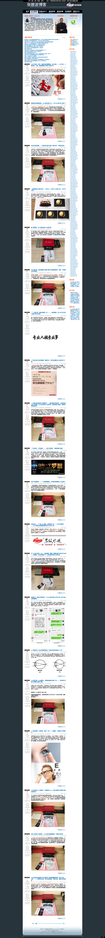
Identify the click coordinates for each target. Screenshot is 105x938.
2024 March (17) (73, 81)
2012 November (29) (74, 238)
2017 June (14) (73, 175)
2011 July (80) (72, 257)
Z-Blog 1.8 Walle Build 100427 (47, 932)
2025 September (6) (73, 64)
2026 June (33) (73, 53)
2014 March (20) (73, 221)
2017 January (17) (73, 181)
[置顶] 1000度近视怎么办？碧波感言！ (31, 56)
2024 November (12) (74, 72)
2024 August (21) (73, 75)
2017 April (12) (73, 178)
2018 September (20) (74, 158)
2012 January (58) (73, 250)
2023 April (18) (73, 94)
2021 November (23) (74, 114)
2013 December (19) (74, 224)
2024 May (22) (72, 79)
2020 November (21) (74, 128)
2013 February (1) (73, 235)
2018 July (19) (72, 160)
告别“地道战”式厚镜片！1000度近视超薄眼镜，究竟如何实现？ (47, 834)
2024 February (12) (73, 82)
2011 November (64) (73, 252)
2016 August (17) (73, 187)
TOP (103, 937)
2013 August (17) (73, 229)
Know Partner (43, 12)
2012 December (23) (74, 237)
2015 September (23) (74, 200)
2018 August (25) (73, 159)
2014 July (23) (72, 216)
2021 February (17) (73, 124)
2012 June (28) (73, 244)
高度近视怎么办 (75, 44)
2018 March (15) (73, 165)
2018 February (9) (73, 166)
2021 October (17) (73, 115)
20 (60, 923)
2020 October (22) (73, 129)
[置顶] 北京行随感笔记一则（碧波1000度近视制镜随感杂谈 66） (35, 45)
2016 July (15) (72, 188)
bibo (62, 932)
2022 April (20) (73, 108)
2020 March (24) (73, 137)
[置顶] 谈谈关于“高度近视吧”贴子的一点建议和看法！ (33, 51)
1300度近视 (27, 684)
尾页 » (64, 923)
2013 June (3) (72, 230)
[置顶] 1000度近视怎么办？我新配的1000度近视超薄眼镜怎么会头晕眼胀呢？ (37, 59)
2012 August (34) (73, 242)
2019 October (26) (73, 143)
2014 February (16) (73, 222)
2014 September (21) (74, 214)
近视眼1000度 (27, 114)
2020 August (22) (73, 131)
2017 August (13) (73, 173)
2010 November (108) (74, 264)
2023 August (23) (73, 89)
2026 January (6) (73, 59)
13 (50, 923)
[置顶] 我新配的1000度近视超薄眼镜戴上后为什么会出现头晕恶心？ (36, 60)
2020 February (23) (73, 138)
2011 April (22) (72, 258)
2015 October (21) (73, 199)
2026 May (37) (72, 54)
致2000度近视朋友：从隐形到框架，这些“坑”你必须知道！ (80, 312)
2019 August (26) (73, 145)
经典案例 (35, 490)
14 (51, 923)
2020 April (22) (73, 136)
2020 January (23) (73, 139)
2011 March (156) (73, 259)
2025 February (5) (73, 68)
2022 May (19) (72, 107)
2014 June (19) (73, 217)
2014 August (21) (73, 215)
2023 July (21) (72, 90)
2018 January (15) (73, 167)
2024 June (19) (73, 78)
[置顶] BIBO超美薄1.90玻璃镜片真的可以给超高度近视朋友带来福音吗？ (36, 57)
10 (45, 923)
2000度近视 (75, 41)
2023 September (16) (74, 88)
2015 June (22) (73, 203)
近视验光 (74, 45)
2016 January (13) (73, 195)
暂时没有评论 (49, 67)
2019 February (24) (73, 152)
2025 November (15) (74, 61)
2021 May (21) (72, 121)
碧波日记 (27, 76)
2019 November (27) (74, 142)
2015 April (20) (73, 206)
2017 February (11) (73, 180)
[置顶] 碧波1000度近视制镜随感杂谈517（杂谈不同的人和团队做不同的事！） (37, 40)
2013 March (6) (73, 234)
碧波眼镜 (27, 78)
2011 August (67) (73, 256)
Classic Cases (68, 12)
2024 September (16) (74, 74)
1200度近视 (27, 601)
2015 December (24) (74, 196)
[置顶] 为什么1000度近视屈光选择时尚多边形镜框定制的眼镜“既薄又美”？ (37, 43)
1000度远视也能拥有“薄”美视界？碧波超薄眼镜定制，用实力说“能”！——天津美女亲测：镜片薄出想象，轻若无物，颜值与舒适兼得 (48, 879)
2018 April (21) (73, 164)
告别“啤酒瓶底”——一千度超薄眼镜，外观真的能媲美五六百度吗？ (48, 481)
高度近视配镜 (27, 688)
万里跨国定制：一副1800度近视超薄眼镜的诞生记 (78, 313)
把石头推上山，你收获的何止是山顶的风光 (77, 317)
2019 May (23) (72, 149)
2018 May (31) (72, 163)
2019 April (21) (73, 150)
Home (27, 12)
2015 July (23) (72, 202)
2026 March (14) (73, 57)
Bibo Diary (76, 12)
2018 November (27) (74, 156)
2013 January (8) (73, 236)
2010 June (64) (73, 270)
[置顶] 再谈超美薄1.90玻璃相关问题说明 (31, 58)
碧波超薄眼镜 (27, 109)
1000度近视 (27, 68)
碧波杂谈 (27, 79)
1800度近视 (27, 107)
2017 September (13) (74, 172)
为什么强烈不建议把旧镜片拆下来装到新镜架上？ (78, 299)
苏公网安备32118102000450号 (47, 931)
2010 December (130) (74, 263)
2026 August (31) (73, 51)
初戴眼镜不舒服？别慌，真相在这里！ (76, 298)
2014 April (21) (73, 220)
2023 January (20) (73, 97)
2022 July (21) (72, 104)
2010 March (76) (73, 273)
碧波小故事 (27, 77)
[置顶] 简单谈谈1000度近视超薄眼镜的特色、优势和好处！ (34, 47)
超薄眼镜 (60, 234)
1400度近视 (27, 557)
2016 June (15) (73, 189)
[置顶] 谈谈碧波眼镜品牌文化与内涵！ (31, 52)
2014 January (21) (73, 223)
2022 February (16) (73, 110)
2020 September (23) (74, 130)
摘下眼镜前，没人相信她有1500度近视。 (41, 227)
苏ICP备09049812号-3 (59, 931)
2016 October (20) (73, 185)
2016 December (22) (74, 182)
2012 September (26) (74, 241)
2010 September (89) (74, 266)
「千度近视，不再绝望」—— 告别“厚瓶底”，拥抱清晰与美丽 (47, 448)
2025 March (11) (73, 67)
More (36, 30)
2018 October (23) (73, 157)
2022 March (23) (73, 109)
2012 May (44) (72, 245)
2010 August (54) (73, 267)
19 (58, 923)
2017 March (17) (73, 179)
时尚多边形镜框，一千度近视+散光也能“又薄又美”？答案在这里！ (48, 145)
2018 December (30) (74, 154)
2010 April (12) (73, 272)
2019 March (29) (73, 151)
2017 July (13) (72, 174)
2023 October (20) (73, 87)
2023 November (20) (74, 86)
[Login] (65, 932)
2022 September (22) (74, 102)
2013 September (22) (74, 228)
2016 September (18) (74, 186)
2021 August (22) (73, 117)
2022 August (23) (73, 103)
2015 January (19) (73, 209)
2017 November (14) (74, 170)
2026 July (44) (72, 52)
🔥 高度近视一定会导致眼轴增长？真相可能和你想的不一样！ (47, 650)
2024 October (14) (73, 73)
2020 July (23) (72, 132)
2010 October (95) (73, 265)
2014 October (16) (73, 213)
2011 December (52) (73, 251)
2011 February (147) (73, 260)
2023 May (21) (72, 93)
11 (47, 923)
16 (54, 923)
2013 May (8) (72, 231)
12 (48, 923)
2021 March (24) (73, 123)
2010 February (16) (73, 274)
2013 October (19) (73, 227)
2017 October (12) (73, 171)
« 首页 (33, 923)
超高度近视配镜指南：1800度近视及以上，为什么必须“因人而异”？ (48, 103)
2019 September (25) (74, 144)
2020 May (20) (72, 135)
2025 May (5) (72, 65)
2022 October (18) (73, 101)
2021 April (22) (73, 122)
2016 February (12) (73, 194)
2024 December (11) (73, 71)
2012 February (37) (73, 249)
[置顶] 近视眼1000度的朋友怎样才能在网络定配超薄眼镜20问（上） (36, 50)
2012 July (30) (72, 243)
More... (60, 98)
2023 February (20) (73, 96)
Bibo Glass (52, 12)
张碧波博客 (36, 4)
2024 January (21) (73, 83)
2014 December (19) (74, 210)
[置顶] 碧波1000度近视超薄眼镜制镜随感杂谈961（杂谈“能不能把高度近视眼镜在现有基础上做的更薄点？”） (42, 39)
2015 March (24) (73, 207)
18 (57, 923)
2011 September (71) (74, 255)
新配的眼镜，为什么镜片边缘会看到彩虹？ (77, 311)
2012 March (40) (73, 248)
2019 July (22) (72, 146)
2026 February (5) (73, 58)
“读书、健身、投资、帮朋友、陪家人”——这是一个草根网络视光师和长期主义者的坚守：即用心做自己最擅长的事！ (53, 0)
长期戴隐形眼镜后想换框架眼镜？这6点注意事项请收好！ (79, 294)
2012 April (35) (73, 246)
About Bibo (34, 12)
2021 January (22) (73, 125)
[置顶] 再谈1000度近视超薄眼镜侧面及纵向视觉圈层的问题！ (34, 54)
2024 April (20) (73, 80)
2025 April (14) (73, 66)
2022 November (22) (74, 100)
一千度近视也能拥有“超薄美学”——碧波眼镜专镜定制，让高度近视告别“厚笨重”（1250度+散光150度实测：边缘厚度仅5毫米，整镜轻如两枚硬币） (48, 405)
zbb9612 (34, 67)
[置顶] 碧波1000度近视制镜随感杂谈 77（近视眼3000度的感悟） (35, 44)
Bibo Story (60, 12)
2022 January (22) (73, 111)
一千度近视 (27, 69)
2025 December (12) (74, 60)
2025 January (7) (73, 69)
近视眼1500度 (27, 558)
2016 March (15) (73, 193)
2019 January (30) (73, 153)
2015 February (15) (73, 208)
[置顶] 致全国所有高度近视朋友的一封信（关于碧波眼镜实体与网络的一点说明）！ (38, 53)
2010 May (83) (72, 271)
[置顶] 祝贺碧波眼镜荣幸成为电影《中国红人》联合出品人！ (34, 46)
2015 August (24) (73, 201)
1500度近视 (27, 231)
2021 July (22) (72, 118)
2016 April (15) (73, 192)
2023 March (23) (73, 95)
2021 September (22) (74, 116)
